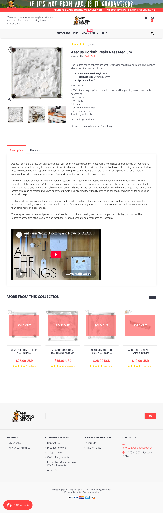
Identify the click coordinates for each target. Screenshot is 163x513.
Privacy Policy (93, 447)
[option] (24, 344)
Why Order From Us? (20, 447)
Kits (75, 33)
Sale (104, 33)
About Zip (52, 470)
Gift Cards (63, 33)
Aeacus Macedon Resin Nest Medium (62, 351)
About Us (91, 442)
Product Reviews (56, 447)
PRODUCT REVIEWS (116, 10)
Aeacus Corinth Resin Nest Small (23, 351)
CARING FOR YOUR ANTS (142, 10)
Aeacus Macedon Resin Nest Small (101, 351)
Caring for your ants (58, 457)
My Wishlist (15, 442)
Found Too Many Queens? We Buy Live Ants (61, 464)
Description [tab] (16, 150)
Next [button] (154, 297)
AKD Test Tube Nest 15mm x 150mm (140, 351)
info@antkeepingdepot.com (138, 447)
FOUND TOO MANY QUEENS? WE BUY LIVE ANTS (78, 10)
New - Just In (90, 32)
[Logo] (81, 21)
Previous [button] (151, 297)
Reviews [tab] (35, 150)
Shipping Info (54, 452)
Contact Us (53, 442)
